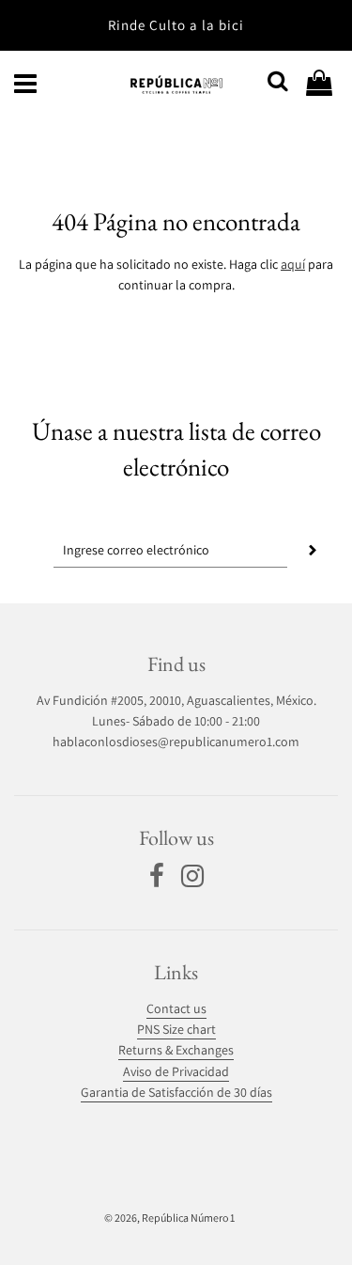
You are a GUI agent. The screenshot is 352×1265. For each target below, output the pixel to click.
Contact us (176, 1008)
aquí (293, 264)
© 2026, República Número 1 (169, 1217)
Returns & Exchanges (176, 1049)
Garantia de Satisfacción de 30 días (176, 1092)
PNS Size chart (176, 1029)
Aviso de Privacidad (176, 1071)
